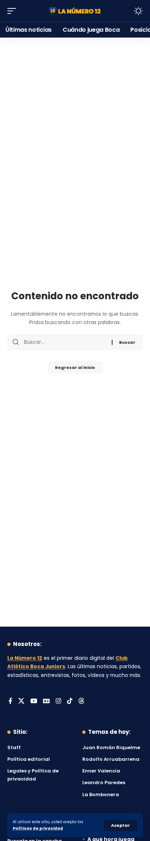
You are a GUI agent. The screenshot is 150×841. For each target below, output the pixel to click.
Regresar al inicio (75, 367)
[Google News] (46, 701)
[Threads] (81, 701)
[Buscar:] (65, 342)
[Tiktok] (70, 701)
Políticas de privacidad (38, 828)
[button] (120, 825)
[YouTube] (33, 701)
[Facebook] (10, 701)
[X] (21, 701)
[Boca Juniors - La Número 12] (75, 10)
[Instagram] (58, 701)
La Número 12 (24, 658)
